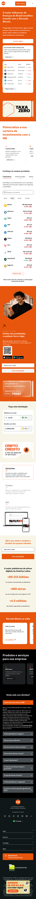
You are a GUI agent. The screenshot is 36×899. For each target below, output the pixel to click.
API (7, 502)
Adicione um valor (10, 413)
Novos (5, 198)
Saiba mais (8, 57)
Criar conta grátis (18, 371)
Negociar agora (9, 89)
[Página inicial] (3, 3)
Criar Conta (20, 3)
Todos (12, 198)
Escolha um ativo (10, 424)
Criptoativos (7, 177)
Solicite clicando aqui (15, 858)
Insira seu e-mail (10, 365)
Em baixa (27, 198)
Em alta (19, 198)
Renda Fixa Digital (20, 176)
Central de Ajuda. (27, 725)
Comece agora (18, 41)
